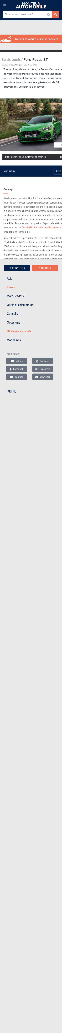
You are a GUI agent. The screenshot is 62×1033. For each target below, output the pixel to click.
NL (14, 391)
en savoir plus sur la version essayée (28, 157)
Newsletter (44, 377)
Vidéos (19, 361)
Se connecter (17, 268)
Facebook (18, 369)
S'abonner (45, 268)
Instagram (44, 369)
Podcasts (44, 361)
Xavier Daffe (18, 64)
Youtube (18, 377)
